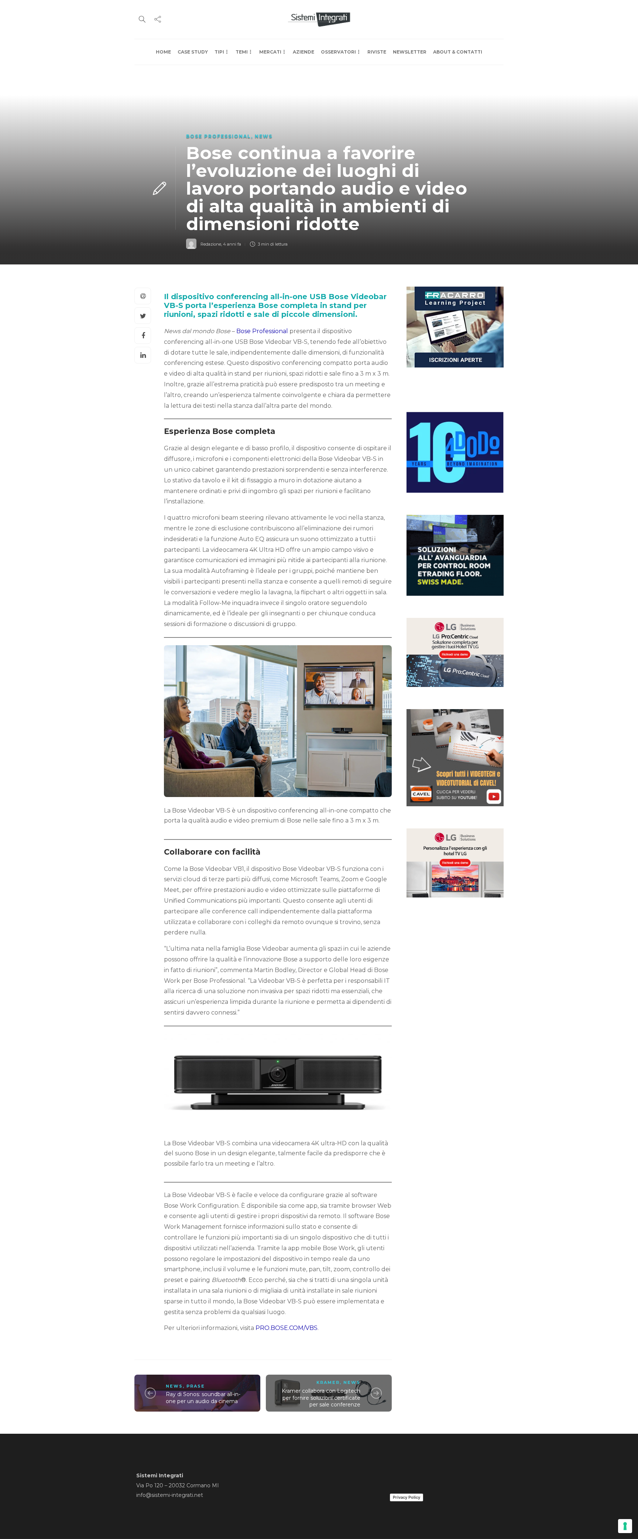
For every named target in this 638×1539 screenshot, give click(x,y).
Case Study (193, 52)
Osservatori (338, 52)
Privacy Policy (406, 1497)
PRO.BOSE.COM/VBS (286, 1327)
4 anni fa (232, 244)
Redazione (210, 244)
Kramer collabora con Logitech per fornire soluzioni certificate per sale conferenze (321, 1398)
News (263, 136)
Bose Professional (218, 136)
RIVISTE (376, 52)
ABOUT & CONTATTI (457, 52)
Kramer (328, 1382)
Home (163, 52)
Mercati (270, 52)
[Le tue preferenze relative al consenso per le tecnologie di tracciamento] (625, 1526)
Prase (195, 1386)
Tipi (219, 52)
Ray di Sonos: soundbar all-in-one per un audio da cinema (203, 1398)
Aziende (303, 52)
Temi (242, 52)
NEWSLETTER (409, 52)
